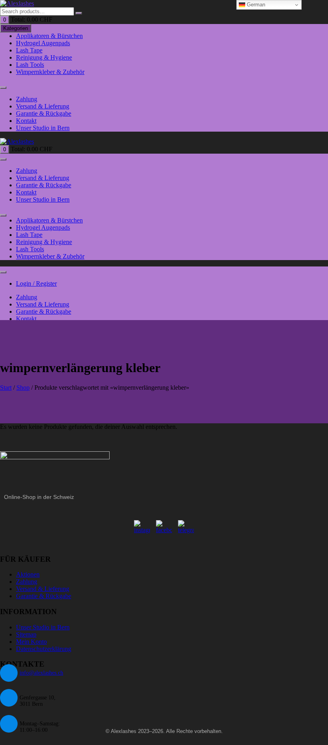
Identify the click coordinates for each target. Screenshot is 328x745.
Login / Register (36, 283)
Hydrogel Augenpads (43, 43)
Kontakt (26, 120)
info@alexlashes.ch (41, 673)
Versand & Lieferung (42, 106)
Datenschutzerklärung (43, 648)
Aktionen (28, 574)
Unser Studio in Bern (43, 127)
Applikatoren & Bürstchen (49, 35)
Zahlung (26, 99)
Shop (23, 387)
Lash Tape (29, 50)
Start (6, 387)
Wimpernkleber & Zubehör (50, 71)
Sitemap (26, 634)
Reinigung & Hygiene (44, 57)
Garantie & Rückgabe (43, 113)
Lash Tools (30, 64)
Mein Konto (31, 641)
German (255, 5)
